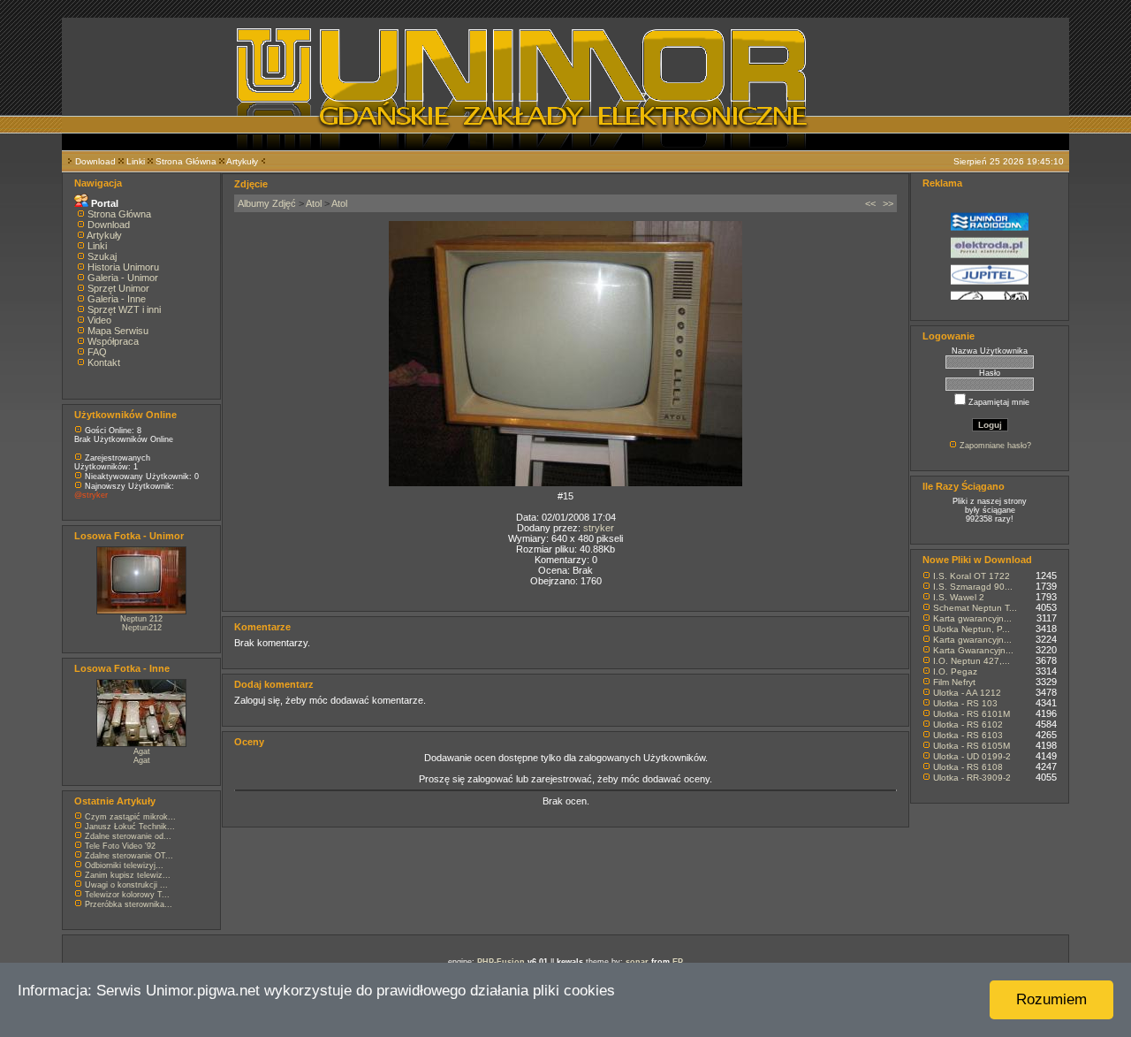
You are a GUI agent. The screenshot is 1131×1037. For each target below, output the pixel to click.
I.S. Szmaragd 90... (973, 586)
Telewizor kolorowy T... (127, 894)
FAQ (97, 352)
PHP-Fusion (501, 961)
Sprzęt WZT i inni (124, 309)
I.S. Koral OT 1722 (971, 576)
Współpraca (113, 341)
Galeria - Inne (116, 299)
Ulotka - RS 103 (965, 703)
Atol (314, 203)
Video (99, 320)
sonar (637, 961)
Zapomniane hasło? (995, 445)
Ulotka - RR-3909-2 (972, 777)
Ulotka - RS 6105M (971, 746)
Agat (141, 751)
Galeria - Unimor (122, 277)
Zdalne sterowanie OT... (129, 855)
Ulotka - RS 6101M (971, 714)
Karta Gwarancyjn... (973, 650)
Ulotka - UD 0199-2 (972, 756)
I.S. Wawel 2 (958, 597)
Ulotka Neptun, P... (971, 629)
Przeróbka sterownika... (128, 904)
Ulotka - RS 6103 (968, 735)
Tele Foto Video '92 (120, 846)
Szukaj (102, 256)
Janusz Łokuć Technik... (130, 826)
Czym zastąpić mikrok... (130, 816)
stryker (598, 527)
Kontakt (103, 362)
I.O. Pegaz (955, 671)
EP (677, 961)
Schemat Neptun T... (975, 608)
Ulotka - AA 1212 (967, 693)
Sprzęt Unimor (118, 288)
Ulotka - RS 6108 (968, 767)
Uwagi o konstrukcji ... (126, 885)
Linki (135, 161)
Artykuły (242, 161)
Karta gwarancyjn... (972, 618)
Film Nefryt (954, 682)
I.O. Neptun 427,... (971, 661)
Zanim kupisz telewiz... (128, 875)
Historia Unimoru (123, 267)
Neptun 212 (141, 618)
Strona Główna (186, 161)
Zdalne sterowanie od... (128, 836)
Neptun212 (142, 627)
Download (95, 161)
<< (870, 203)
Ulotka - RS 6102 (968, 724)
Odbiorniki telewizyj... (124, 865)
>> (888, 203)
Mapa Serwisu (117, 330)
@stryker (91, 495)
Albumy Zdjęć (267, 203)
